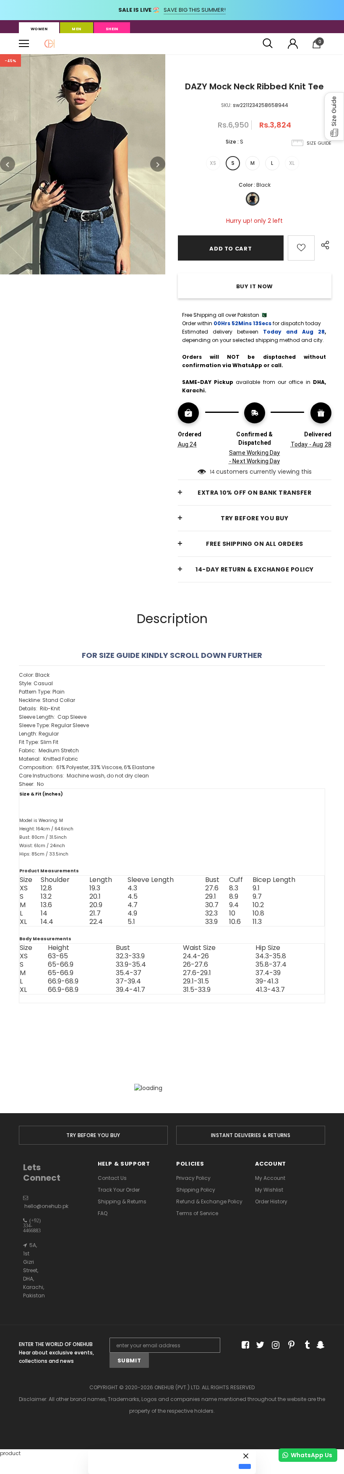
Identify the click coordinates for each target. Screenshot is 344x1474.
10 (232, 913)
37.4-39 (268, 973)
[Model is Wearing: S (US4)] (172, 862)
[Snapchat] (319, 1345)
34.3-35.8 (270, 956)
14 (212, 471)
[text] (172, 837)
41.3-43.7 (270, 990)
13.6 (46, 905)
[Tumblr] (304, 1345)
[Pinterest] (289, 1345)
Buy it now (255, 286)
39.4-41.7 (130, 990)
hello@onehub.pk (46, 1206)
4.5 (133, 896)
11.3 (257, 922)
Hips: (43, 854)
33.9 (211, 922)
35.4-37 (128, 973)
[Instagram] (274, 1345)
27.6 (212, 888)
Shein (112, 28)
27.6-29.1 (197, 973)
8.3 (233, 888)
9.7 (257, 896)
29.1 (210, 896)
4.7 (133, 905)
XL (291, 163)
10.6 (235, 922)
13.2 (46, 896)
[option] (82, 164)
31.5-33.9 (197, 990)
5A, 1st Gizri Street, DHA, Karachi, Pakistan (34, 1270)
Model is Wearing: (41, 820)
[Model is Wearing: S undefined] (172, 862)
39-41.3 (267, 981)
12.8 (46, 888)
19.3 (94, 888)
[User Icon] (293, 44)
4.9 (132, 913)
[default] (245, 1466)
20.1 (95, 896)
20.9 (95, 905)
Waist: (42, 846)
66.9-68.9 (63, 981)
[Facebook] (244, 1345)
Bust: (43, 837)
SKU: (226, 105)
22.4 (96, 922)
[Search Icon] (268, 44)
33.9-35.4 (131, 964)
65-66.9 (60, 964)
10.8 (258, 913)
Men (76, 28)
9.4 (234, 905)
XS (213, 163)
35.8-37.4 (271, 964)
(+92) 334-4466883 (32, 1225)
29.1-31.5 (196, 981)
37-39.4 (128, 981)
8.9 (233, 896)
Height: (46, 829)
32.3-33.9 (130, 956)
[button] (334, 116)
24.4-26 (196, 956)
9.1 (256, 888)
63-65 (58, 956)
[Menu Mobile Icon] (24, 44)
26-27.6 (195, 964)
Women (39, 28)
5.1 (131, 922)
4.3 (132, 888)
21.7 (95, 913)
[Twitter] (259, 1345)
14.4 (47, 922)
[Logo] (49, 43)
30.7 (212, 905)
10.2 (258, 905)
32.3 (211, 913)
